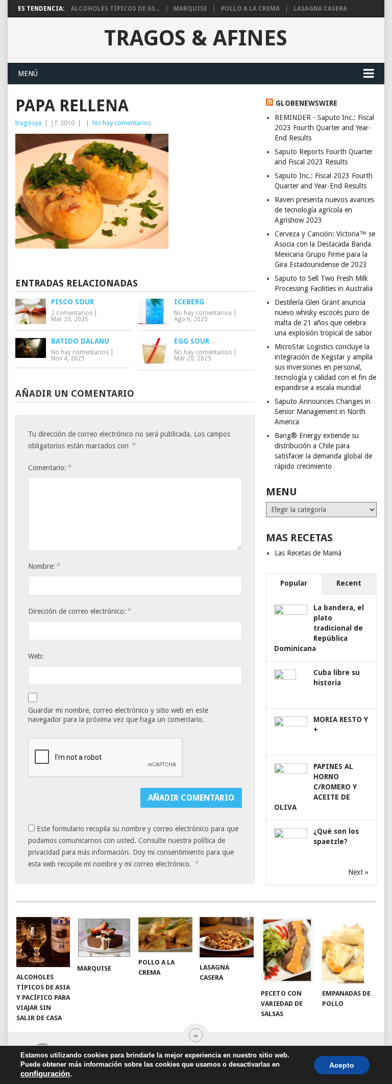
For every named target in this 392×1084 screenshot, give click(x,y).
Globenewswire (306, 103)
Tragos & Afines (195, 38)
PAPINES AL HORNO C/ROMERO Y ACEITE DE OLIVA (315, 786)
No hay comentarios (121, 123)
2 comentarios (71, 313)
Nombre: (44, 566)
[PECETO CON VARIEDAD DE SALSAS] (288, 950)
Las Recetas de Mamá (308, 553)
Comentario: (49, 467)
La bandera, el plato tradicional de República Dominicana (319, 628)
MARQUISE (190, 8)
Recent (348, 583)
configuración (45, 1074)
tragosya (28, 123)
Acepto (341, 1065)
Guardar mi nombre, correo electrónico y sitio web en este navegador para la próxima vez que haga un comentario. (118, 715)
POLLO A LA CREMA (250, 8)
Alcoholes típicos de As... (115, 8)
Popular (293, 583)
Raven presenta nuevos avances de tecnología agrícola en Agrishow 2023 (324, 210)
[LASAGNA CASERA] (227, 937)
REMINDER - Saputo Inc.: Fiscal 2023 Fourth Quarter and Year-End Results (324, 127)
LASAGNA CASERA (320, 8)
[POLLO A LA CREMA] (165, 934)
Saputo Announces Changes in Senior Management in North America (323, 411)
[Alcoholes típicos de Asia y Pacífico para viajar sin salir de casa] (43, 942)
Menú (28, 73)
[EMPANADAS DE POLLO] (349, 950)
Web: (36, 656)
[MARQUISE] (104, 937)
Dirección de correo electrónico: (79, 611)
